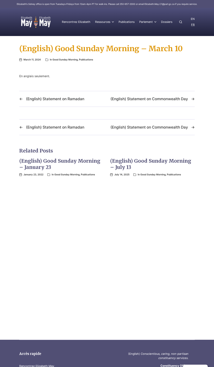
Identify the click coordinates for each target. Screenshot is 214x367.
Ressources (102, 22)
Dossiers (166, 22)
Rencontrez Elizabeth (76, 22)
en (193, 19)
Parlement (146, 22)
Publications (127, 22)
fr (193, 24)
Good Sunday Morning (65, 59)
